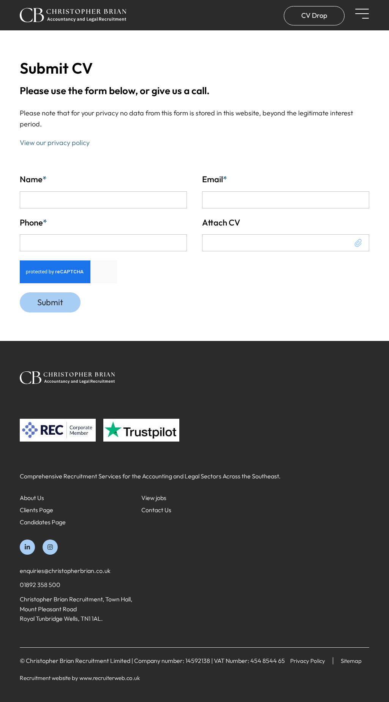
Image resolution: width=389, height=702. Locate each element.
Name (33, 179)
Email (214, 179)
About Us (32, 498)
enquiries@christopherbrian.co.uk (65, 570)
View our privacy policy (55, 142)
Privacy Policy (307, 660)
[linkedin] (27, 547)
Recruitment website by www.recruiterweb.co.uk (80, 677)
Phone (33, 222)
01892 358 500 (40, 584)
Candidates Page (43, 522)
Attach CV (221, 222)
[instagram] (50, 547)
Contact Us (156, 510)
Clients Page (36, 510)
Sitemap (351, 660)
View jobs (153, 498)
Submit (50, 302)
